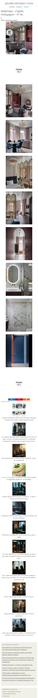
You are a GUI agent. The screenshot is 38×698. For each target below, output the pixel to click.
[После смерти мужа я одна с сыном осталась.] (19, 594)
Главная (12, 7)
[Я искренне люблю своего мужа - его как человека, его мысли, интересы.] (19, 514)
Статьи (26, 7)
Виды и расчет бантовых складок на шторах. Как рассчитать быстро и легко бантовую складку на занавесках (18, 660)
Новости (19, 7)
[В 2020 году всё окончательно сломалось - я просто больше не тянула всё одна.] (19, 494)
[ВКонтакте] (11, 399)
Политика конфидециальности (9, 693)
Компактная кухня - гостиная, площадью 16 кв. (17, 665)
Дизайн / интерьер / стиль (19, 3)
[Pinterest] (19, 399)
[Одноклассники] (26, 399)
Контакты (5, 691)
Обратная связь (6, 696)
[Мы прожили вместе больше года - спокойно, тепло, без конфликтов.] (19, 456)
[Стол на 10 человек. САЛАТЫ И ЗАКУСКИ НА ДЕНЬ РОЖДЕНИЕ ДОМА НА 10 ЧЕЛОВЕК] (19, 475)
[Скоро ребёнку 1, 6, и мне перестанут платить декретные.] (19, 612)
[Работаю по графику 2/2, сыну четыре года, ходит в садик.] (19, 533)
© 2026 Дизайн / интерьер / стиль (10, 689)
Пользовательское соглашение (14, 691)
